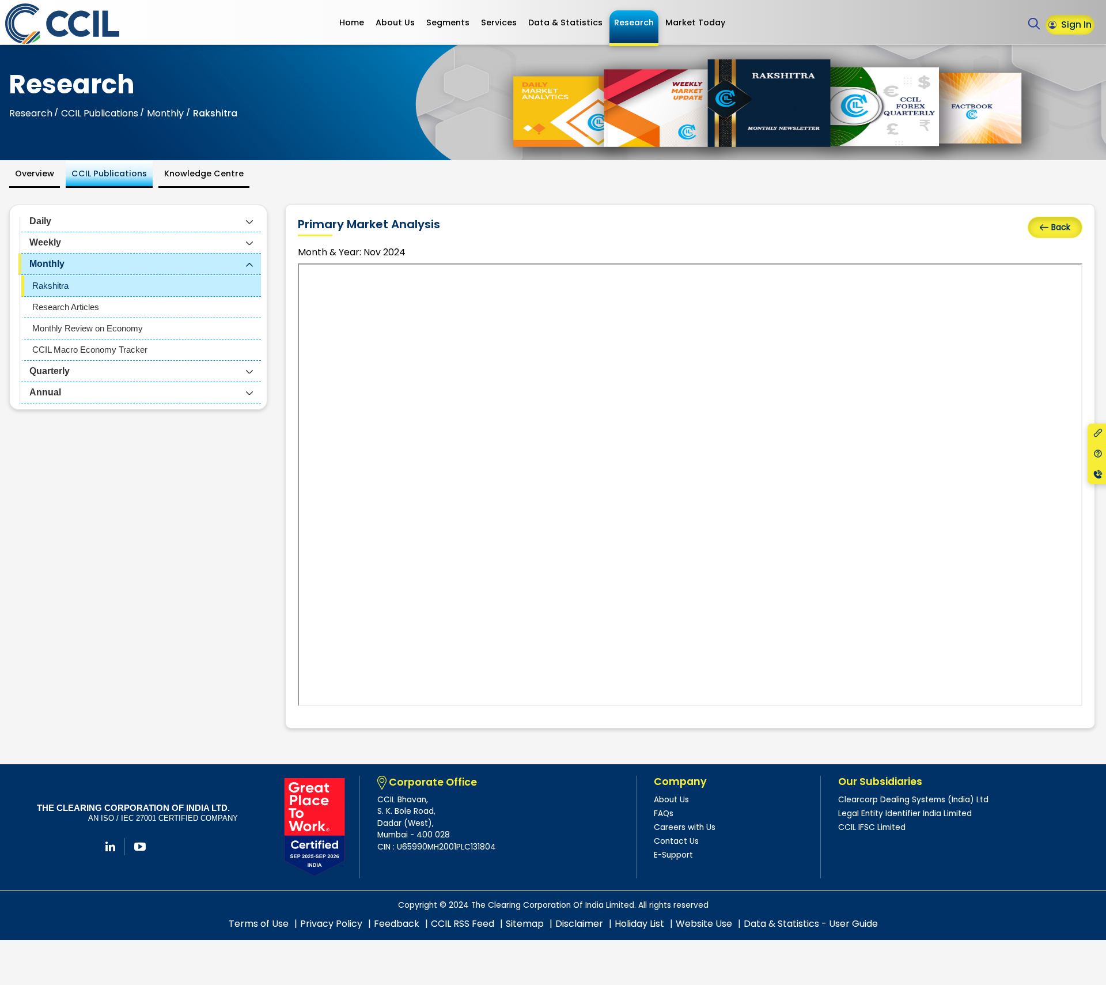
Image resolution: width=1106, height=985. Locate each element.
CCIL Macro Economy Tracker (89, 349)
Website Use (704, 923)
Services (499, 22)
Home (351, 22)
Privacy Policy (331, 923)
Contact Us (676, 841)
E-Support (673, 855)
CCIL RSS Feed (462, 923)
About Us (395, 22)
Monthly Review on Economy (87, 328)
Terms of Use (259, 923)
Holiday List (639, 923)
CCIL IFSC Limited (872, 827)
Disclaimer (579, 923)
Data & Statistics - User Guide (811, 923)
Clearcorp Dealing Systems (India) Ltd (913, 799)
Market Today (695, 22)
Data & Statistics (565, 22)
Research (634, 22)
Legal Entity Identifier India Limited (905, 813)
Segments (447, 22)
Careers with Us (684, 827)
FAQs (663, 813)
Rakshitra (50, 285)
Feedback (396, 923)
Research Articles (65, 307)
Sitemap (525, 923)
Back (1060, 227)
